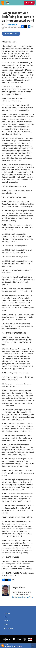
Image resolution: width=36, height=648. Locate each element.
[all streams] (33, 645)
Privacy (6, 624)
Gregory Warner (13, 24)
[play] (3, 646)
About (5, 617)
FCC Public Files (8, 628)
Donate (30, 3)
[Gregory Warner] (6, 590)
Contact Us (7, 620)
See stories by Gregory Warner (23, 597)
